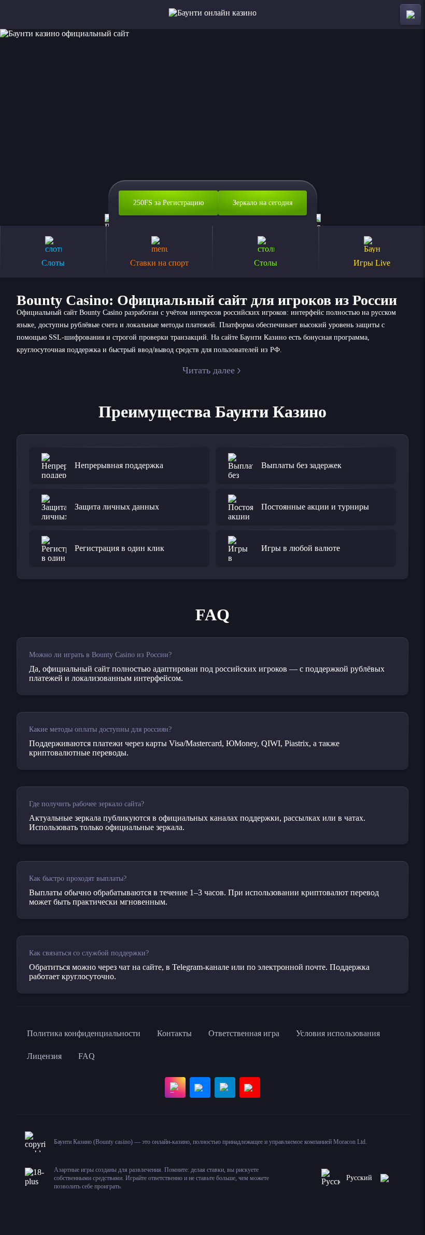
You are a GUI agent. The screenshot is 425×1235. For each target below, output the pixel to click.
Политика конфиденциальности (83, 1033)
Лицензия (44, 1056)
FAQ (86, 1056)
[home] (213, 14)
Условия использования (338, 1033)
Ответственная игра (243, 1033)
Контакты (174, 1033)
